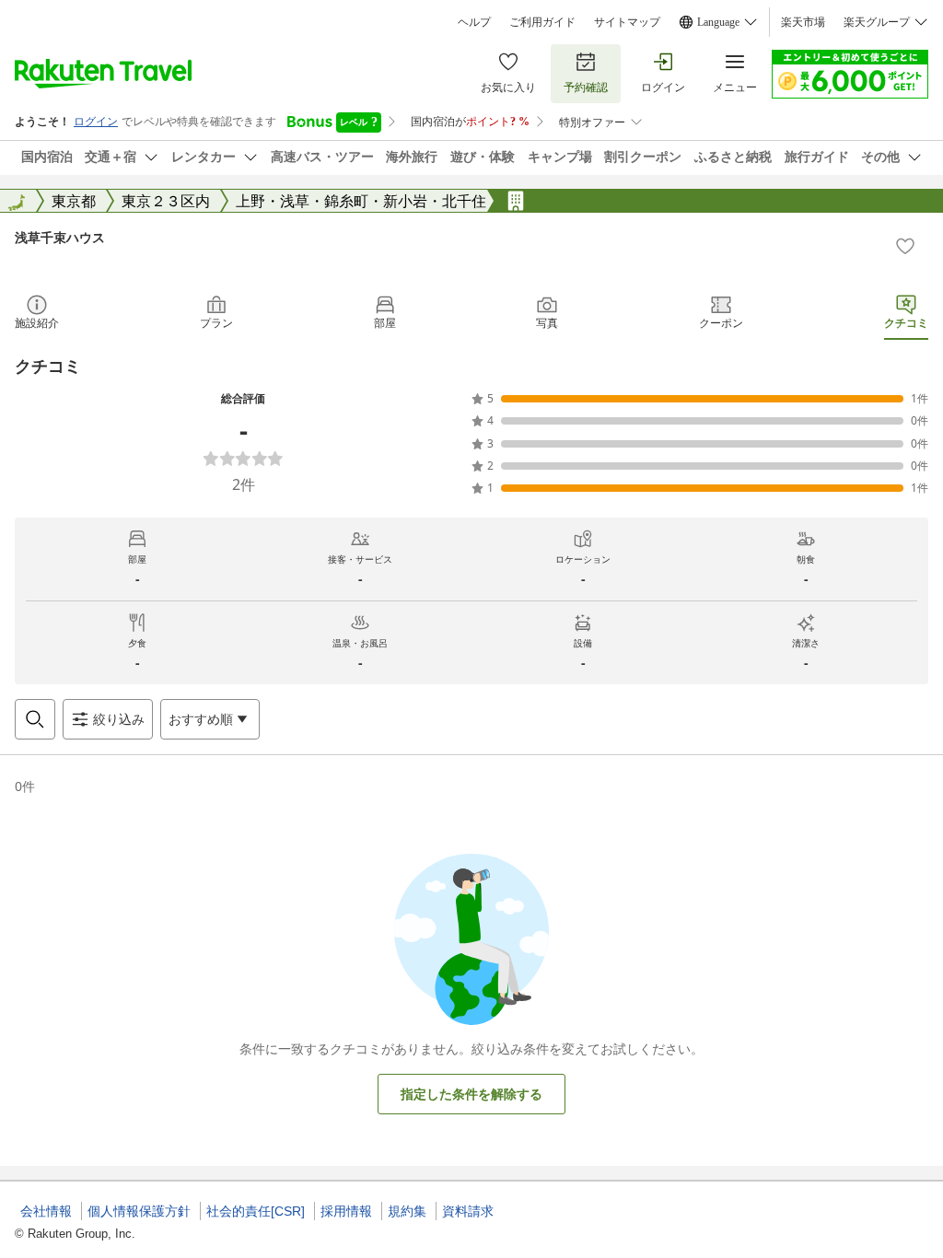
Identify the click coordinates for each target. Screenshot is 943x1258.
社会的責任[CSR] (255, 1211)
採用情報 (346, 1211)
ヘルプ (474, 22)
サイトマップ (627, 22)
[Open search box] (35, 719)
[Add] (905, 245)
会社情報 (46, 1211)
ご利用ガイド (542, 22)
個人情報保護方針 (139, 1211)
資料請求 (468, 1211)
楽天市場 (803, 22)
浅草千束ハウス (60, 237)
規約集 (407, 1211)
